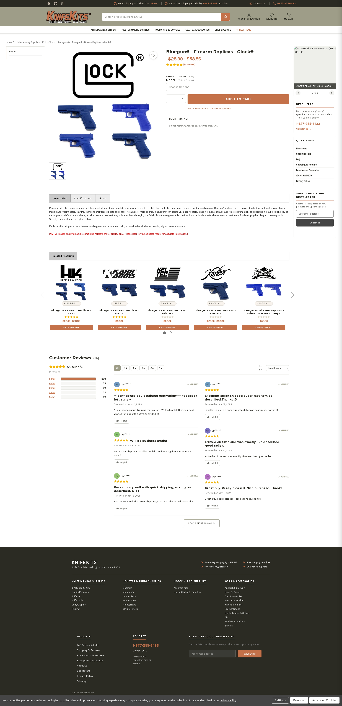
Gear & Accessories (197, 29)
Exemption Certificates (90, 660)
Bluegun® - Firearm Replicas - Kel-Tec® (167, 312)
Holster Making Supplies (135, 29)
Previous (42, 294)
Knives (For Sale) (233, 604)
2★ (152, 368)
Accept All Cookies (324, 700)
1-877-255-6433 (308, 124)
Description (60, 198)
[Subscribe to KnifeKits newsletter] (62, 3)
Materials (127, 588)
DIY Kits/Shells (130, 609)
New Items (301, 148)
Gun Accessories (233, 596)
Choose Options (71, 327)
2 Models (214, 303)
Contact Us (83, 670)
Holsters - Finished (234, 600)
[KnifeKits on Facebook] (48, 3)
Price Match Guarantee (307, 170)
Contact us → (303, 128)
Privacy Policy (303, 181)
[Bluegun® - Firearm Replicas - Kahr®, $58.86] (119, 282)
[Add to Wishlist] (153, 55)
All (117, 368)
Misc (227, 617)
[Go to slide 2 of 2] (170, 332)
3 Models (166, 303)
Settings (280, 700)
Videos (103, 198)
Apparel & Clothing (235, 588)
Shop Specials (223, 29)
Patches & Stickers (235, 621)
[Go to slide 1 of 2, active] (164, 332)
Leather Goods (232, 609)
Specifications (83, 198)
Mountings (128, 592)
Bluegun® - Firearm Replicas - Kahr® (119, 312)
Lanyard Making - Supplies (187, 592)
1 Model (118, 303)
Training (76, 609)
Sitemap (82, 681)
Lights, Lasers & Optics (237, 613)
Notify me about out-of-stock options (209, 108)
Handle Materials (80, 592)
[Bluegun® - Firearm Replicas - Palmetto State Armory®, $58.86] (263, 282)
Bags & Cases (232, 592)
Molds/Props (129, 604)
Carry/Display (79, 604)
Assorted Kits (181, 588)
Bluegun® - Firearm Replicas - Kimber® (216, 312)
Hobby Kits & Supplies (167, 29)
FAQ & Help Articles (88, 645)
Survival (229, 625)
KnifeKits (84, 562)
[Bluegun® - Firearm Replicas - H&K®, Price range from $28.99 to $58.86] (71, 282)
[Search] (225, 17)
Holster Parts (129, 596)
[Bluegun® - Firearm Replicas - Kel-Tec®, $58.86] (167, 282)
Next (292, 294)
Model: (180, 80)
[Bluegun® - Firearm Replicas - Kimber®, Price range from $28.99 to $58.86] (215, 282)
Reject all (299, 700)
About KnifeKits (304, 175)
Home (12, 51)
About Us (82, 665)
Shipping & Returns (306, 164)
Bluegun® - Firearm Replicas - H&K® (71, 312)
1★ (160, 368)
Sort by (261, 368)
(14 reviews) (189, 64)
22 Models (69, 303)
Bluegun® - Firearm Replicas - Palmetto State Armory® (264, 312)
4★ (134, 368)
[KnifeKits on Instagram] (55, 3)
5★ (125, 368)
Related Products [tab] (63, 255)
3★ (143, 368)
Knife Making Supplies (103, 29)
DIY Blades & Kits (81, 588)
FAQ (298, 159)
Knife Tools (77, 600)
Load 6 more (201, 523)
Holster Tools (129, 600)
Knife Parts (77, 596)
